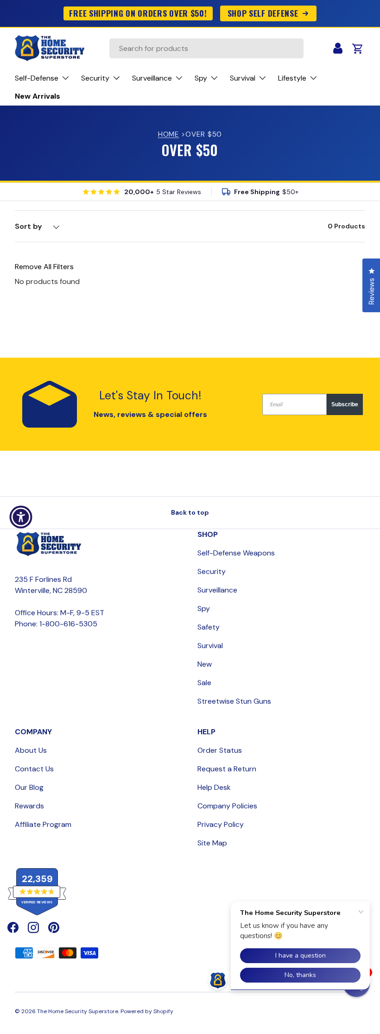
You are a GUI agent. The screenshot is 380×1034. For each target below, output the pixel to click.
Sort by (28, 226)
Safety (208, 627)
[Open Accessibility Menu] (20, 517)
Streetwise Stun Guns (234, 701)
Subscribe (344, 404)
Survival (210, 645)
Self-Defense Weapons (236, 553)
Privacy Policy (220, 824)
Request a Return (226, 769)
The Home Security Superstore (77, 1011)
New (204, 664)
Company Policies (227, 806)
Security (211, 571)
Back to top (190, 512)
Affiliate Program (43, 824)
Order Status (219, 750)
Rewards (29, 806)
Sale (204, 682)
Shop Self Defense (263, 13)
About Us (31, 750)
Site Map (212, 843)
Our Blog (29, 787)
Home (168, 134)
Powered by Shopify (146, 1011)
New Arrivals (37, 96)
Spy (203, 608)
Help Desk (214, 787)
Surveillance (217, 590)
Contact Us (34, 769)
